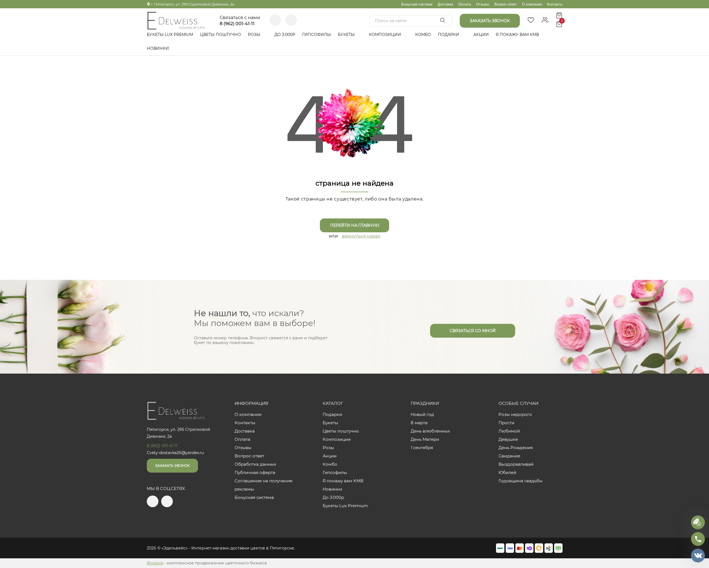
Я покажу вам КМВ (517, 34)
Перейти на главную (354, 225)
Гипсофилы (316, 34)
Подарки (449, 34)
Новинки (158, 48)
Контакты (554, 4)
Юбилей (507, 472)
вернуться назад (361, 236)
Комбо (423, 34)
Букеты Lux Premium (170, 34)
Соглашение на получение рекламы (263, 485)
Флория (155, 563)
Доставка (445, 4)
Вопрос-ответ (505, 4)
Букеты (347, 34)
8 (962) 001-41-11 (237, 24)
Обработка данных (255, 464)
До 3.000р (284, 34)
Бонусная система (416, 4)
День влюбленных (430, 431)
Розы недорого (515, 414)
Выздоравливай (516, 464)
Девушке (508, 439)
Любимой (509, 431)
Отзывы (482, 4)
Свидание (509, 455)
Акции (481, 34)
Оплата (464, 4)
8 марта (419, 422)
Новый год (422, 414)
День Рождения (516, 447)
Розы (254, 34)
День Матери (425, 439)
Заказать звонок (172, 465)
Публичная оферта (255, 472)
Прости (506, 422)
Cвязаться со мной (473, 330)
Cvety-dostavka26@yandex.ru (175, 452)
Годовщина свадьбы (521, 480)
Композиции (385, 34)
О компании (532, 4)
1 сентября (422, 447)
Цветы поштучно (220, 34)
